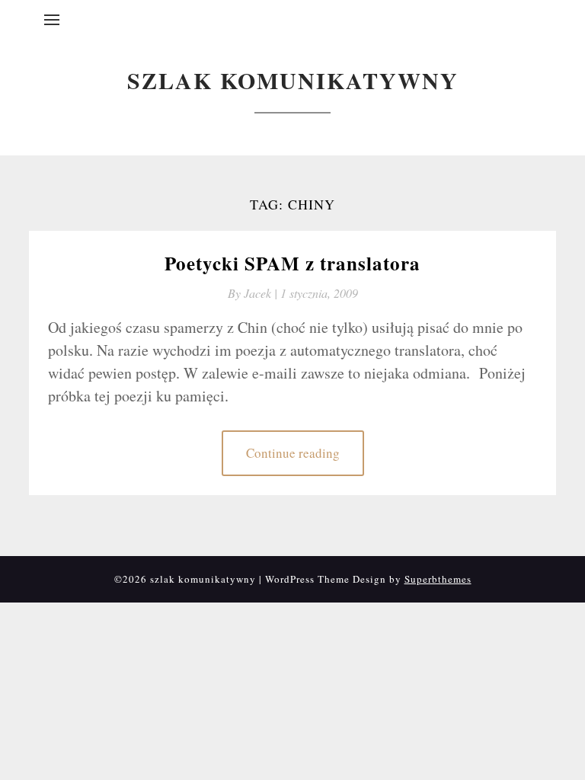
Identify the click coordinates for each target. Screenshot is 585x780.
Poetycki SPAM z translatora (292, 263)
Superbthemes (438, 579)
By (254, 293)
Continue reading (293, 453)
